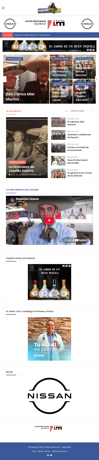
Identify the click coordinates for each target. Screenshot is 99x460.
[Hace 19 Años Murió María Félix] (58, 160)
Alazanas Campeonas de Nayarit (79, 136)
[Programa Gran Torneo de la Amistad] (58, 173)
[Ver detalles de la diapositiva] (49, 46)
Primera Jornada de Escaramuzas (78, 149)
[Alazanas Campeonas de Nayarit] (58, 135)
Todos (66, 111)
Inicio (34, 451)
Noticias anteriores (59, 451)
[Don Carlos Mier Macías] (26, 79)
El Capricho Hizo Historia (75, 123)
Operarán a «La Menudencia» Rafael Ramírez (84, 68)
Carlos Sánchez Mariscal (20, 175)
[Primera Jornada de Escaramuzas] (58, 148)
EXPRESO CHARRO (61, 59)
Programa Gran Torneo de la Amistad (79, 174)
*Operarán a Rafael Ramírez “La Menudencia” (32, 35)
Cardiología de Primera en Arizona (60, 71)
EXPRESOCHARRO (14, 59)
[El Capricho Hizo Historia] (58, 122)
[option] (49, 79)
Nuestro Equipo (44, 451)
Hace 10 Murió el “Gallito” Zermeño (82, 94)
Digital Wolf (66, 447)
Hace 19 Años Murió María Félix (77, 161)
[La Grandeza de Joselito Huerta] (27, 147)
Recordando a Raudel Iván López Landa (60, 94)
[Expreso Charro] (49, 8)
